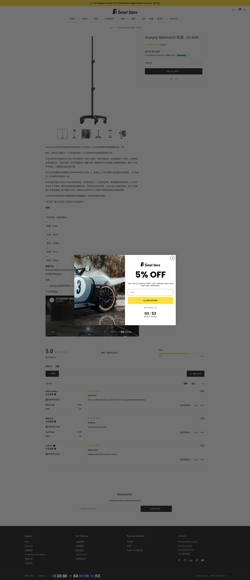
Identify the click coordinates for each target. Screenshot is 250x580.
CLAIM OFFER (150, 300)
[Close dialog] (172, 258)
